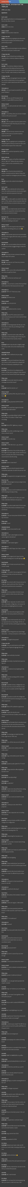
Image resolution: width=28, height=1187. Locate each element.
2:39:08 (4, 1145)
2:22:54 (4, 1016)
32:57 (3, 106)
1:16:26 (4, 394)
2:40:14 (4, 1161)
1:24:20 (4, 476)
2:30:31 (4, 1080)
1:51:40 (4, 748)
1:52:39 (4, 756)
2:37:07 (4, 1139)
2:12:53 (4, 930)
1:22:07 (4, 462)
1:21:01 (4, 439)
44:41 (3, 199)
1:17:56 (4, 425)
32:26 (3, 98)
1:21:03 (4, 444)
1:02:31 (4, 297)
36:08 (3, 131)
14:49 (3, 66)
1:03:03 (4, 315)
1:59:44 (4, 789)
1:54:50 (4, 763)
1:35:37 (4, 592)
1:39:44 (4, 661)
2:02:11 (4, 828)
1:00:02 (4, 283)
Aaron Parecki (6, 1)
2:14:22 (4, 961)
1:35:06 (4, 572)
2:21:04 (4, 994)
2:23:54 (4, 1034)
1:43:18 (4, 706)
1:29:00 (4, 505)
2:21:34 (4, 1002)
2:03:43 (4, 849)
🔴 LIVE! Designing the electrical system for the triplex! (12, 4)
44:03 (3, 181)
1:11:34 (4, 354)
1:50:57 (4, 742)
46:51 (3, 234)
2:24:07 (4, 1039)
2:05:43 (4, 863)
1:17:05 (4, 401)
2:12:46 (4, 924)
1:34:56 (4, 556)
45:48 (3, 219)
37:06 (3, 151)
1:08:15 (4, 334)
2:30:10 (4, 1061)
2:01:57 (4, 820)
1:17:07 (4, 407)
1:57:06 (4, 769)
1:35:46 (4, 602)
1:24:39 (4, 482)
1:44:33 (4, 712)
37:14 (3, 159)
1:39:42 (4, 655)
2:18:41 (4, 981)
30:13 (3, 90)
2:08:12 (4, 895)
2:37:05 (4, 1133)
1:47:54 (4, 734)
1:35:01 (4, 564)
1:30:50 (4, 529)
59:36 (3, 278)
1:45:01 (4, 722)
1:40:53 (4, 677)
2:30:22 (4, 1072)
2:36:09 (4, 1125)
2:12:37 (4, 918)
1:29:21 (4, 515)
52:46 (3, 262)
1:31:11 (4, 535)
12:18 (3, 56)
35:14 (3, 121)
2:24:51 (4, 1055)
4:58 (3, 32)
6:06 (3, 38)
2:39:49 (4, 1155)
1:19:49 (4, 431)
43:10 (3, 171)
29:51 (3, 78)
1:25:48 (4, 497)
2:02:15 (4, 836)
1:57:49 (4, 783)
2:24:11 (4, 1047)
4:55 (3, 27)
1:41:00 (4, 684)
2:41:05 (4, 1174)
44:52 (3, 209)
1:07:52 (4, 324)
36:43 (3, 141)
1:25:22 (4, 490)
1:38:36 (4, 639)
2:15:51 (4, 967)
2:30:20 (4, 1067)
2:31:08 (4, 1094)
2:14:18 (4, 953)
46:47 (3, 226)
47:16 (3, 244)
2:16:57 (4, 975)
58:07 (3, 270)
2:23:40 (4, 1024)
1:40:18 (4, 669)
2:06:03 (4, 871)
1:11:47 (4, 360)
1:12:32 (4, 370)
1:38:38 (4, 645)
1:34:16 (4, 548)
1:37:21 (4, 631)
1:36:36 (4, 612)
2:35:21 (4, 1112)
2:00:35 (4, 796)
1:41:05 (4, 696)
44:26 (3, 189)
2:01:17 (4, 804)
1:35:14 (4, 582)
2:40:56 (4, 1166)
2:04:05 (4, 857)
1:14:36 (4, 380)
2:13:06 (4, 948)
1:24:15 (4, 468)
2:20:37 (4, 988)
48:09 (3, 254)
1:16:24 (4, 388)
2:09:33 (4, 902)
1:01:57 (4, 291)
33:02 (3, 113)
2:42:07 (4, 1180)
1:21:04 (4, 450)
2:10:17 (4, 908)
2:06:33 (4, 889)
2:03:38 (4, 842)
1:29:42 (4, 523)
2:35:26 (4, 1120)
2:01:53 (4, 812)
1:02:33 (4, 303)
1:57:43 (4, 777)
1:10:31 (4, 344)
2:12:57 (4, 938)
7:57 (3, 48)
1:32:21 (4, 542)
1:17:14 (4, 415)
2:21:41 (4, 1010)
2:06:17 (4, 881)
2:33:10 (4, 1102)
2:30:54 (4, 1088)
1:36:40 (4, 619)
